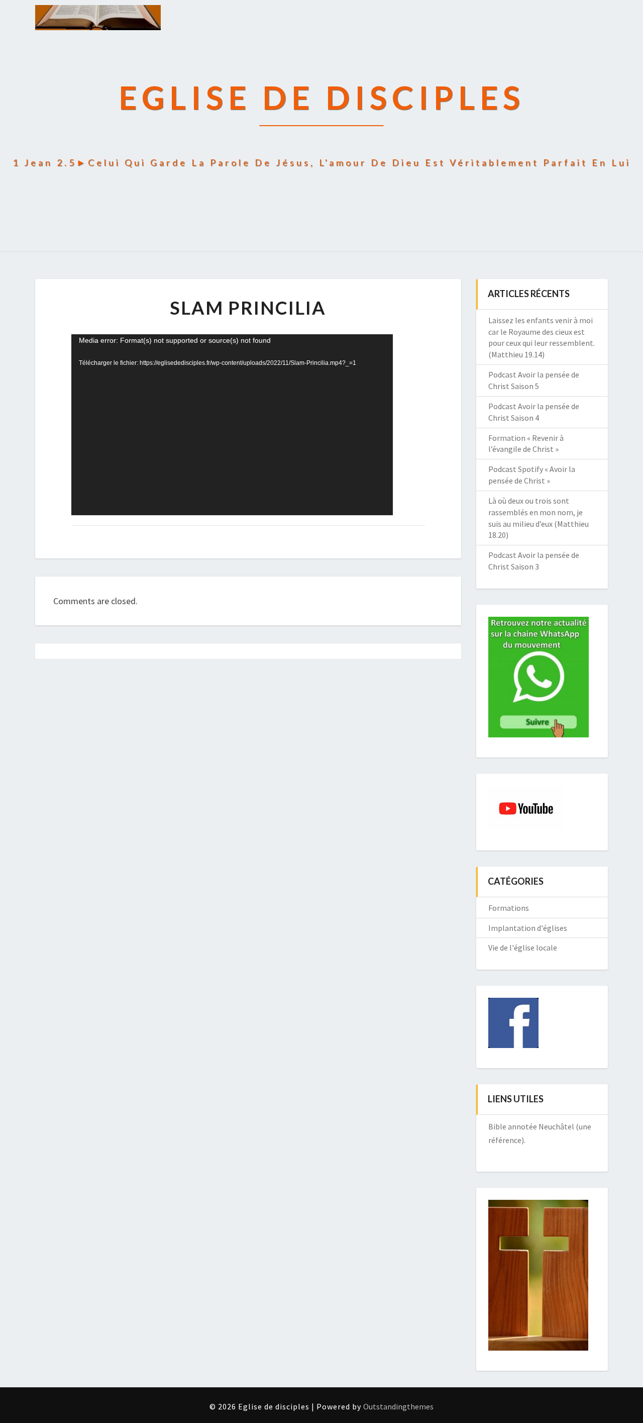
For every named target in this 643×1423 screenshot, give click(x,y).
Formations (508, 908)
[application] (232, 424)
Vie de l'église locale (522, 947)
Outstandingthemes (398, 1406)
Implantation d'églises (527, 928)
